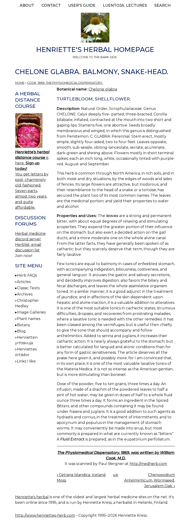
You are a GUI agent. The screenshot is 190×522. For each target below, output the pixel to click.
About (27, 5)
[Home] (95, 28)
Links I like (26, 361)
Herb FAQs (27, 275)
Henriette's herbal (32, 497)
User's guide (81, 5)
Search (162, 5)
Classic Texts (28, 288)
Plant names (28, 319)
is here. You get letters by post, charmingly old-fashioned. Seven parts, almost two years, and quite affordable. (32, 180)
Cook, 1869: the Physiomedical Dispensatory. (65, 82)
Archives (24, 294)
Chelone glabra (103, 89)
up (115, 475)
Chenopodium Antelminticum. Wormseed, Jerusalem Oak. (149, 480)
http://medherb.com (148, 464)
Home (19, 82)
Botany (23, 325)
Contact (51, 5)
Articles (24, 282)
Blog (21, 331)
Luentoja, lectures (125, 5)
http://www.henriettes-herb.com (45, 515)
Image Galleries (31, 312)
